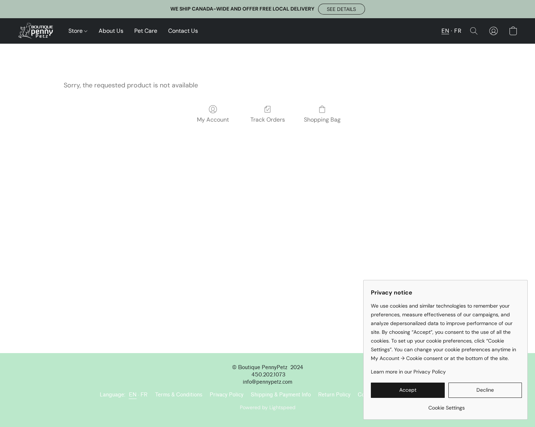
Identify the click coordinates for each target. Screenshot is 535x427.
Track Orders (267, 119)
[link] (446, 405)
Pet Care (145, 31)
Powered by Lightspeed (268, 407)
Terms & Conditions (178, 395)
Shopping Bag (322, 119)
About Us (111, 31)
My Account (213, 119)
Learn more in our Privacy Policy (408, 371)
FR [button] (457, 31)
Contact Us (183, 31)
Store (76, 31)
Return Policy (334, 395)
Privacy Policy (226, 395)
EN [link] (133, 395)
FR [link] (144, 395)
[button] (341, 9)
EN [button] (445, 31)
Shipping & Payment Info (281, 395)
